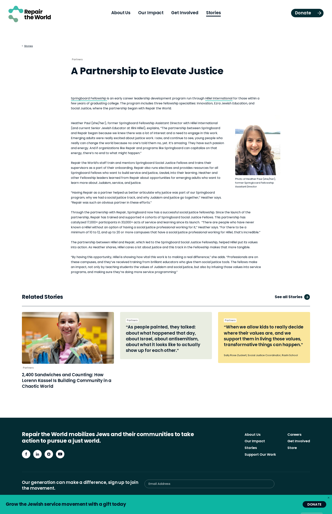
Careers (294, 434)
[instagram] (49, 454)
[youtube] (60, 454)
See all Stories (288, 296)
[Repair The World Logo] (29, 14)
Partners (77, 59)
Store (292, 447)
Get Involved (298, 441)
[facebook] (26, 454)
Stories (28, 46)
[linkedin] (37, 454)
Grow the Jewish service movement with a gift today (66, 504)
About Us (253, 434)
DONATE (314, 504)
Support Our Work (260, 454)
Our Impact (255, 441)
